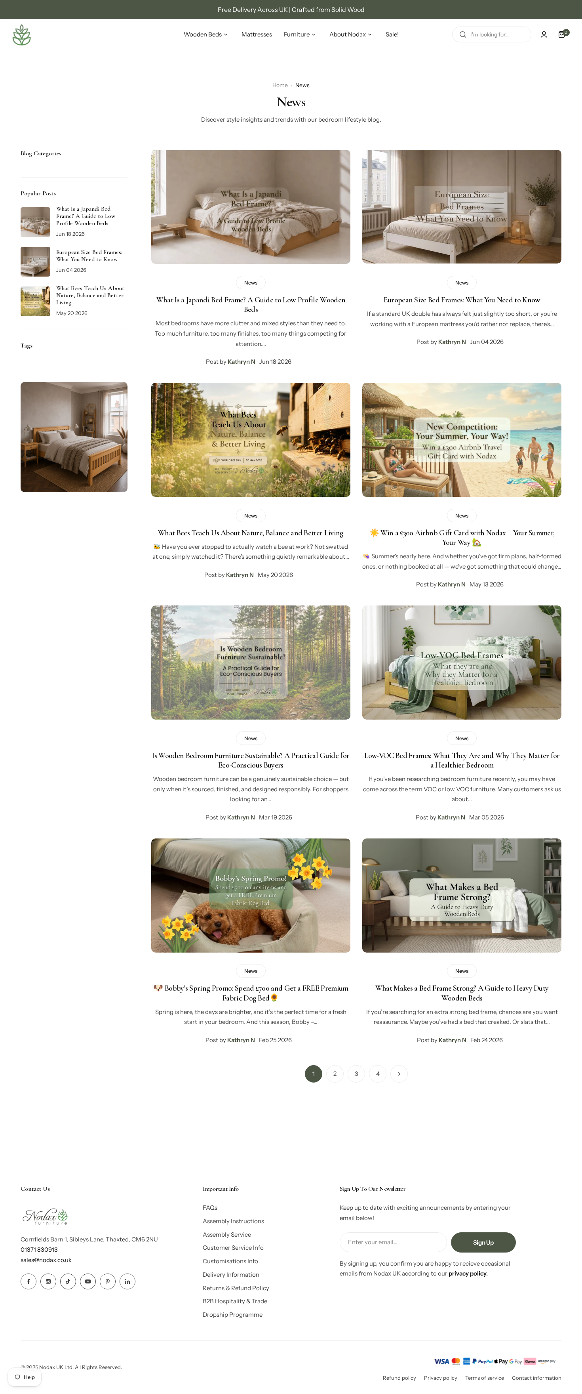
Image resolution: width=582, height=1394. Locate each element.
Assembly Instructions (233, 1221)
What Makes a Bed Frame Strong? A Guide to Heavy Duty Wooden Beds (462, 993)
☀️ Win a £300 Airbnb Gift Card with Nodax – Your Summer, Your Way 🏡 (462, 537)
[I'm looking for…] (463, 34)
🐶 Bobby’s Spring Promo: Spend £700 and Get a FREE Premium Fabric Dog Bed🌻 (250, 993)
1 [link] (313, 1073)
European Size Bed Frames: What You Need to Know (462, 300)
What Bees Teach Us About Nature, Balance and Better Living (251, 533)
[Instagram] (48, 1281)
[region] (291, 9)
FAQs (210, 1207)
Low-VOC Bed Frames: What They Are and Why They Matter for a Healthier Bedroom (462, 760)
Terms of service (484, 1378)
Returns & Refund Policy (236, 1288)
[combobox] (491, 34)
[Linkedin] (127, 1281)
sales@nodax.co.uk (46, 1260)
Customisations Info (230, 1261)
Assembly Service (227, 1234)
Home (280, 85)
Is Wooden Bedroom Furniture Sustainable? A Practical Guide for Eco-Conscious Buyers (250, 760)
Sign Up (483, 1242)
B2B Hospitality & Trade (235, 1301)
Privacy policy (440, 1378)
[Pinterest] (108, 1281)
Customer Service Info (233, 1247)
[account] (544, 34)
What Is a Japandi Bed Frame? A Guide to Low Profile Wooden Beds (251, 304)
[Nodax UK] (22, 34)
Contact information (536, 1378)
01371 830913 (39, 1249)
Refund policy (399, 1378)
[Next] (399, 1074)
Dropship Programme (232, 1314)
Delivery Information (231, 1274)
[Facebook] (28, 1281)
